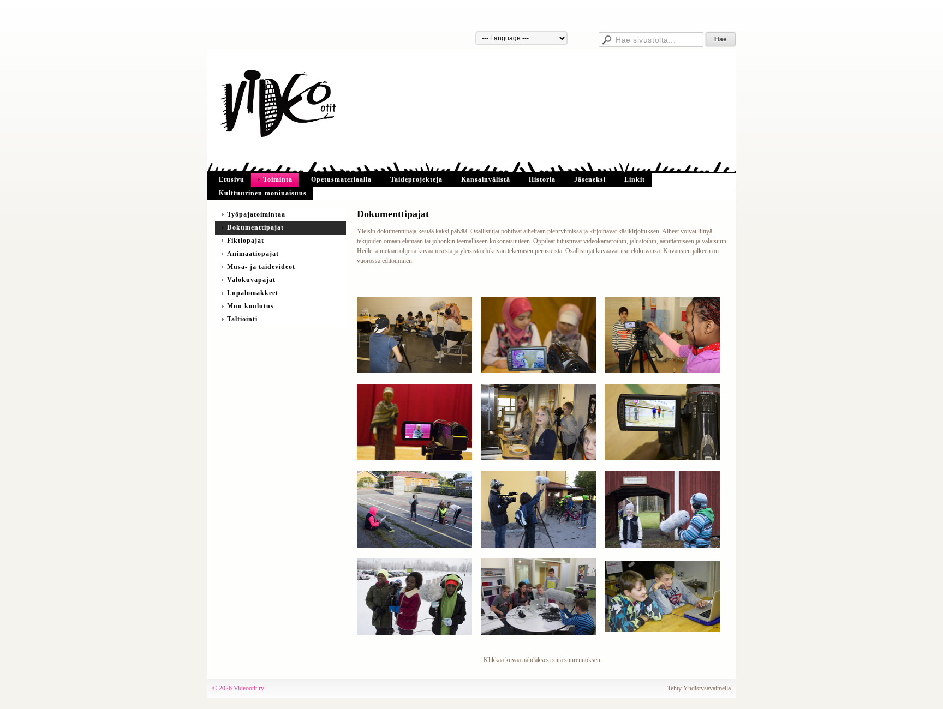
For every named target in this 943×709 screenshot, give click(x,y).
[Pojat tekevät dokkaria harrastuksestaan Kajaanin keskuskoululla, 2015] (662, 421)
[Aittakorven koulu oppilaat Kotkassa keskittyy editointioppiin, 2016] (538, 596)
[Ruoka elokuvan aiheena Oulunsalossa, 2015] (538, 421)
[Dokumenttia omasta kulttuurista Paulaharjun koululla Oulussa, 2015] (414, 421)
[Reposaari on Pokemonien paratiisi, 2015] (414, 509)
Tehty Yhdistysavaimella (699, 688)
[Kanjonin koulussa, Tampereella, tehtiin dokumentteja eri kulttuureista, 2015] (538, 334)
